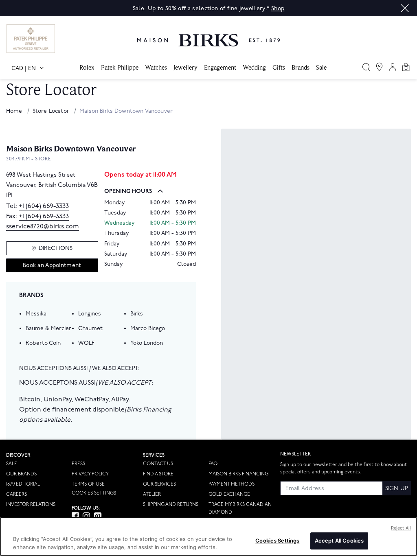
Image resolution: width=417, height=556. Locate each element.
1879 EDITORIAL (23, 484)
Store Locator (52, 110)
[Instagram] (86, 516)
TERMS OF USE (88, 484)
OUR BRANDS (21, 474)
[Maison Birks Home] (208, 34)
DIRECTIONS (56, 248)
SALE (11, 464)
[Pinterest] (98, 516)
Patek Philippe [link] (119, 67)
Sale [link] (321, 67)
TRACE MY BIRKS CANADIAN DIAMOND (240, 508)
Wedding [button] (254, 67)
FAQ (212, 464)
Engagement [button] (220, 67)
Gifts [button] (278, 67)
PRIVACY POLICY (90, 474)
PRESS (78, 464)
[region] (208, 536)
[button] (405, 8)
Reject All (401, 528)
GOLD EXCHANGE (229, 494)
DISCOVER (18, 455)
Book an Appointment (52, 265)
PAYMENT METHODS (231, 484)
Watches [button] (156, 67)
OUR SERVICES (159, 484)
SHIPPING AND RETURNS (170, 504)
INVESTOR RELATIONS (30, 504)
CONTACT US (158, 464)
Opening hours (128, 191)
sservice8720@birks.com (42, 226)
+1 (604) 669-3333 (44, 206)
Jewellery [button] (185, 67)
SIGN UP (396, 488)
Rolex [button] (86, 67)
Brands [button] (300, 67)
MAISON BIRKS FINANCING (238, 474)
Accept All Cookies (339, 540)
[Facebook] (75, 516)
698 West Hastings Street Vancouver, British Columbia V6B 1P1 (52, 185)
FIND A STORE (158, 474)
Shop (277, 8)
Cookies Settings (94, 493)
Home (15, 110)
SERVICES (154, 455)
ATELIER (152, 494)
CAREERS (16, 494)
